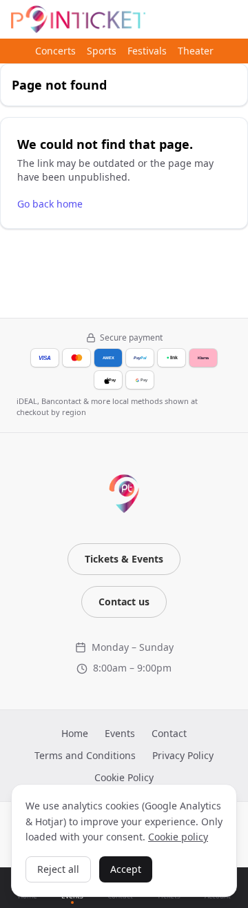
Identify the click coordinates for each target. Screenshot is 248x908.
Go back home (50, 203)
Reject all (58, 869)
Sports (101, 50)
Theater (196, 50)
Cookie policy (178, 836)
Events (120, 733)
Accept (125, 869)
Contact (169, 733)
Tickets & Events (124, 558)
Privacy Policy (183, 755)
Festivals (147, 50)
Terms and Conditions (85, 755)
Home (74, 733)
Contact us (124, 601)
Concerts (55, 50)
